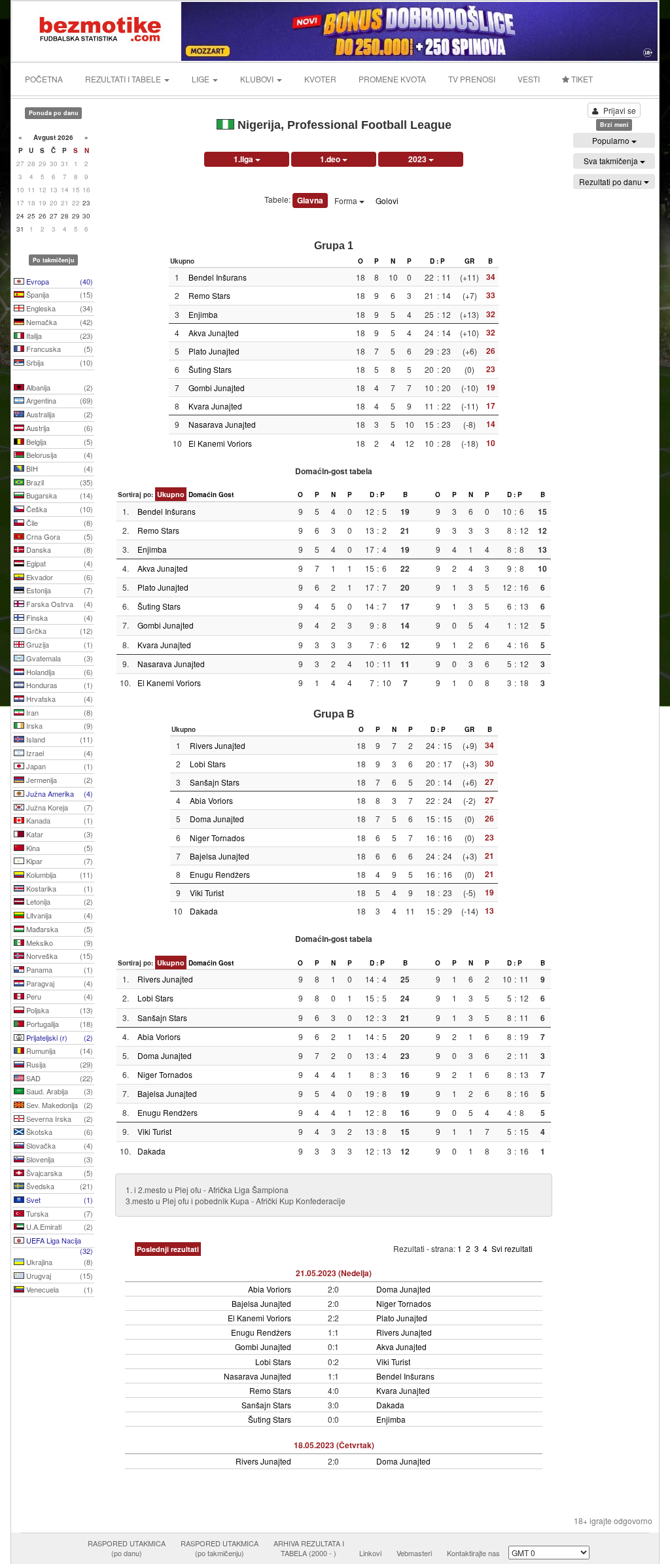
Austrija (58, 428)
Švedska (58, 1186)
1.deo (331, 159)
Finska (58, 617)
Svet (58, 1199)
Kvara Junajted (215, 405)
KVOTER (320, 78)
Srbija (58, 362)
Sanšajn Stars (214, 782)
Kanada (58, 820)
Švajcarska (58, 1173)
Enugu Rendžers (220, 874)
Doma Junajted (217, 818)
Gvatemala (58, 658)
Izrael (58, 753)
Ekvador (58, 577)
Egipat (58, 563)
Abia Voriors (211, 800)
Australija (58, 414)
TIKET (581, 78)
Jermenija (58, 779)
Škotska (58, 1131)
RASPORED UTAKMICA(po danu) (127, 1548)
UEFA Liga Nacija (58, 1241)
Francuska (58, 348)
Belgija (58, 441)
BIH (58, 468)
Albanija (58, 387)
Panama (58, 969)
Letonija (58, 901)
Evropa (58, 281)
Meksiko (58, 942)
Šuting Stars (210, 369)
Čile (58, 522)
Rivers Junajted (217, 745)
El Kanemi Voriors (220, 443)
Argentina (58, 400)
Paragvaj (58, 983)
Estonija (58, 590)
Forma (346, 200)
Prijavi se (619, 110)
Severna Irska (58, 1118)
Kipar (58, 861)
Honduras (58, 685)
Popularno (611, 140)
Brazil (58, 482)
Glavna (310, 200)
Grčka (58, 630)
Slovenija (58, 1159)
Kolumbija (58, 874)
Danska (58, 549)
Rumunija (58, 1050)
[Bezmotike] (97, 29)
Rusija (58, 1064)
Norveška (58, 955)
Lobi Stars (208, 763)
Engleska (58, 308)
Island (58, 739)
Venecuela (58, 1289)
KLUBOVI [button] (257, 78)
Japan (58, 766)
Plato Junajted (213, 350)
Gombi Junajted (216, 387)
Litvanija (58, 915)
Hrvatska (58, 698)
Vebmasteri (414, 1553)
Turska (58, 1213)
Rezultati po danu (611, 181)
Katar (58, 834)
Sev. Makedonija (58, 1105)
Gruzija (58, 644)
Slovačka (58, 1145)
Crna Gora (58, 536)
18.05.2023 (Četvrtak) (334, 1445)
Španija (58, 294)
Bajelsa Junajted (219, 855)
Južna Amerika (58, 793)
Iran (58, 712)
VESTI (529, 78)
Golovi (387, 200)
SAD (58, 1078)
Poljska (58, 1010)
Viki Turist (207, 892)
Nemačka (58, 322)
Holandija (58, 672)
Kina (58, 848)
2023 (418, 159)
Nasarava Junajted (222, 424)
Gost (226, 494)
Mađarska (58, 929)
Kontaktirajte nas (473, 1553)
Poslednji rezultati (168, 1249)
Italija (58, 335)
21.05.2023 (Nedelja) (334, 1273)
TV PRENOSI (471, 78)
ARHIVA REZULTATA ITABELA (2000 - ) (308, 1548)
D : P (437, 261)
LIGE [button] (201, 78)
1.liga (244, 159)
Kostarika (58, 888)
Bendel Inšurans (217, 277)
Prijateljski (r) (58, 1037)
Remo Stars (209, 295)
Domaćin (202, 494)
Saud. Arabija (58, 1091)
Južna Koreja (58, 807)
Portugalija (58, 1023)
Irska (58, 725)
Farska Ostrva (58, 604)
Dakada (204, 910)
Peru (58, 996)
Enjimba (203, 314)
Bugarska (58, 495)
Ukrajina (58, 1262)
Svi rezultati (512, 1248)
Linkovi (370, 1553)
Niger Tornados (217, 837)
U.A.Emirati (58, 1226)
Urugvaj (58, 1275)
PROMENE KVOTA (392, 78)
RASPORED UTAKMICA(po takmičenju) (219, 1548)
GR (469, 261)
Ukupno (171, 494)
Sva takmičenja (612, 160)
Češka (58, 509)
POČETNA (44, 78)
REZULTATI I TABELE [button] (124, 78)
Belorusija (58, 454)
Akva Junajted (213, 332)
